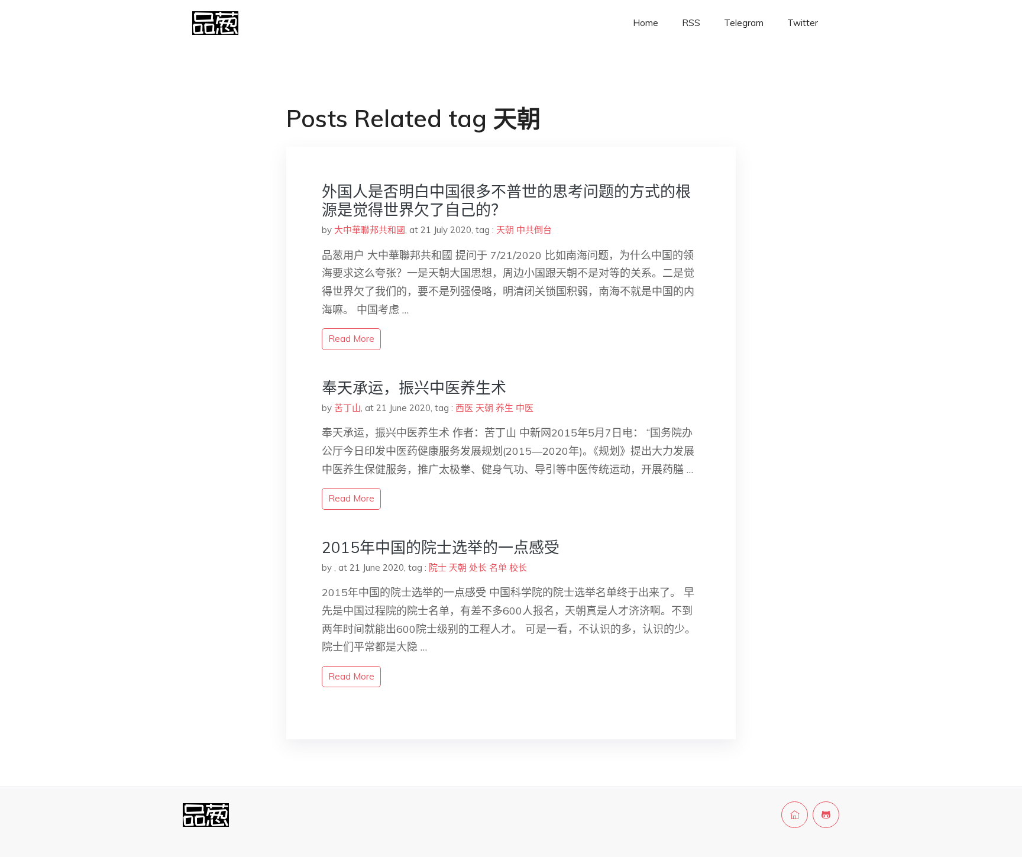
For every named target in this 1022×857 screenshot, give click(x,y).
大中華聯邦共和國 (369, 229)
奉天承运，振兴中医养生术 (414, 387)
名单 (498, 567)
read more (351, 338)
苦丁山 (347, 407)
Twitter (802, 22)
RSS (691, 22)
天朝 (505, 229)
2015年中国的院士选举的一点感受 (440, 547)
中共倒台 (534, 229)
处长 (478, 567)
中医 (524, 407)
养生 (504, 407)
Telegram (744, 22)
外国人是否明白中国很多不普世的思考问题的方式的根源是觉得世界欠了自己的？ (506, 200)
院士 (438, 567)
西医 (464, 407)
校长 (518, 567)
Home (645, 22)
